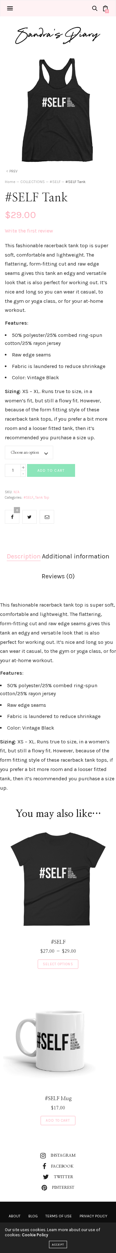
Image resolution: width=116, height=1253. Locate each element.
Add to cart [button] (58, 1120)
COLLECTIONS (32, 182)
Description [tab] (24, 556)
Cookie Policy (35, 1234)
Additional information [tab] (75, 556)
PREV (13, 171)
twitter (63, 1177)
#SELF (55, 182)
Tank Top (42, 497)
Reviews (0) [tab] (58, 576)
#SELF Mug (58, 1098)
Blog (33, 1216)
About (15, 1216)
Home (10, 182)
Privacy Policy (93, 1216)
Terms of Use (58, 1216)
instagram (63, 1155)
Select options (58, 964)
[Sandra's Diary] (58, 34)
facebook (62, 1166)
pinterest (63, 1187)
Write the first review (29, 231)
